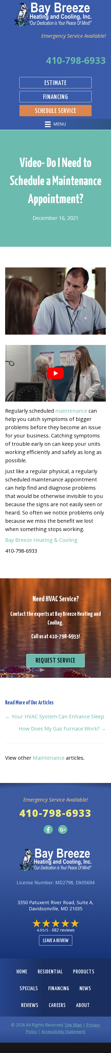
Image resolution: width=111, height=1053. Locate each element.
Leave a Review (55, 940)
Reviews (30, 1005)
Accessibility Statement (63, 1031)
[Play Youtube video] (55, 373)
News (85, 988)
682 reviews (63, 930)
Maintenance (49, 757)
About (83, 1005)
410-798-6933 (76, 60)
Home (22, 971)
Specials (29, 988)
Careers (57, 1005)
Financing (58, 988)
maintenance (71, 410)
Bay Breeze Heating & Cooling (41, 539)
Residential (50, 971)
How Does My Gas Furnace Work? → (62, 728)
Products (83, 971)
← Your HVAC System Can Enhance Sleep (54, 716)
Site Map (73, 1025)
